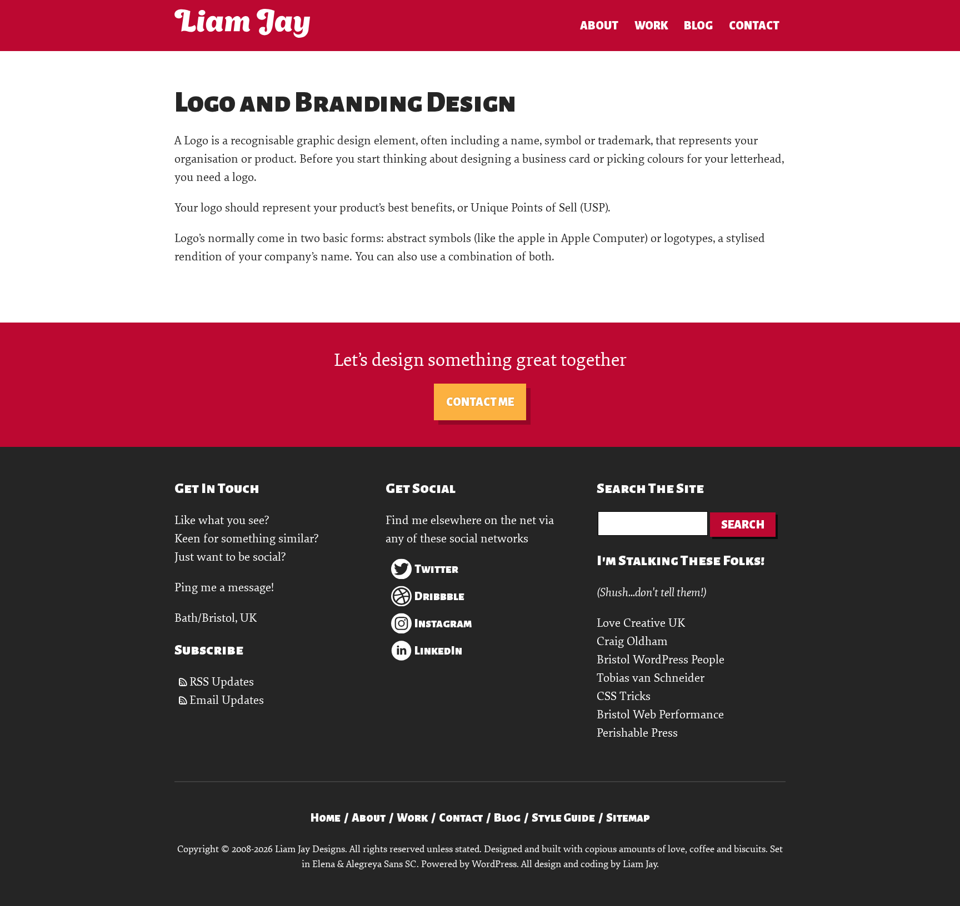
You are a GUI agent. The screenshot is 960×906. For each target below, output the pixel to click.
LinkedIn (438, 651)
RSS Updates (221, 682)
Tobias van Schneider (650, 678)
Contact (754, 25)
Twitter (436, 569)
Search (742, 525)
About (599, 25)
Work (651, 25)
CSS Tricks (624, 696)
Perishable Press (637, 733)
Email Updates (226, 700)
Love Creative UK (641, 623)
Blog (698, 25)
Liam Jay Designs (242, 23)
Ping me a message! (224, 587)
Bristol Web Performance (660, 714)
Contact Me (480, 402)
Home (325, 818)
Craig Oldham (632, 641)
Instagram (443, 623)
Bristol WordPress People (660, 659)
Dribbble (439, 596)
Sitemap (628, 818)
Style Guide (563, 818)
